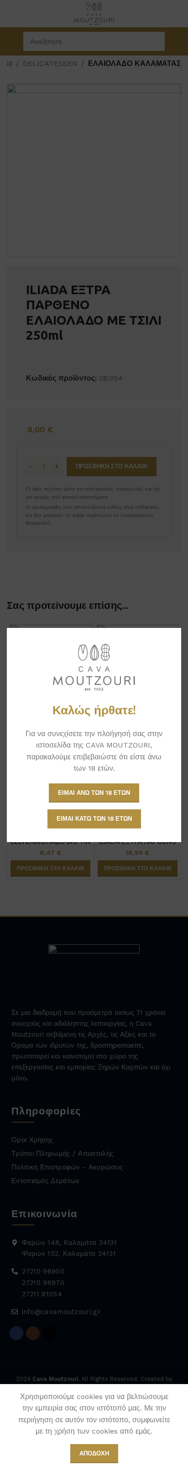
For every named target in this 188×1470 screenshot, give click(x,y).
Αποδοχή (94, 1453)
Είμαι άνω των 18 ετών (94, 792)
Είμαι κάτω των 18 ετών (94, 818)
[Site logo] (94, 667)
